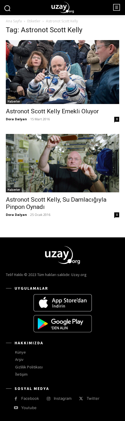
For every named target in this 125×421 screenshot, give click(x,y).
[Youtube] (15, 407)
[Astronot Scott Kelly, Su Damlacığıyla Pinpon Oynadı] (62, 163)
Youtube (29, 407)
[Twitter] (81, 398)
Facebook (30, 398)
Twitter (93, 398)
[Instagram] (48, 398)
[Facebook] (15, 398)
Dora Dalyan (16, 119)
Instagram (63, 398)
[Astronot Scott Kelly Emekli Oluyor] (62, 72)
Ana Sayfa (14, 21)
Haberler (14, 101)
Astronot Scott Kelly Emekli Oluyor (52, 111)
